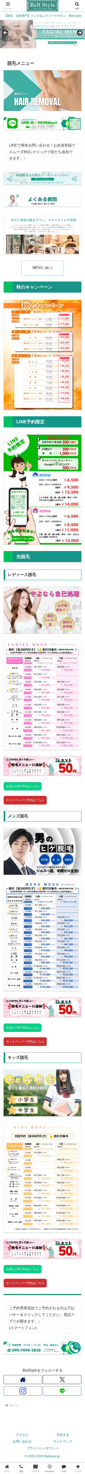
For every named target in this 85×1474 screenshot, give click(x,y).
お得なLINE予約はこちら (22, 786)
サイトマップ (62, 1441)
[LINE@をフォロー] (62, 1390)
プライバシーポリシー (42, 1448)
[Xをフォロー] (62, 1379)
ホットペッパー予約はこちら (25, 800)
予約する (62, 1435)
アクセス (22, 1435)
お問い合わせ (22, 1441)
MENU (37, 268)
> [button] (79, 33)
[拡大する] (75, 305)
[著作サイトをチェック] (23, 1379)
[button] (76, 903)
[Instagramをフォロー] (23, 1390)
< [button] (5, 33)
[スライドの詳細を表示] (42, 34)
